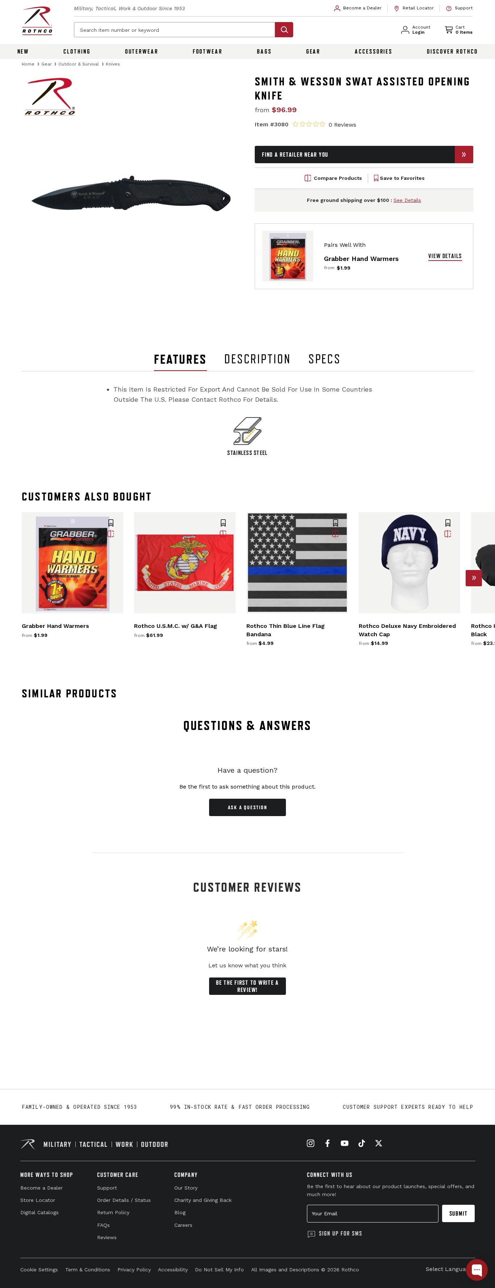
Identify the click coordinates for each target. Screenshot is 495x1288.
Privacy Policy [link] (134, 1269)
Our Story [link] (185, 1188)
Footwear (207, 51)
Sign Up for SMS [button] (340, 1233)
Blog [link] (180, 1212)
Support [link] (107, 1188)
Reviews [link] (107, 1237)
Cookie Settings (39, 1269)
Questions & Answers (247, 725)
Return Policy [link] (113, 1212)
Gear (313, 51)
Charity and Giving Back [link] (203, 1200)
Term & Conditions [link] (87, 1269)
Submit (458, 1213)
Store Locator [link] (37, 1200)
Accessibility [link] (173, 1269)
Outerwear (141, 51)
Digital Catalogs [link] (39, 1212)
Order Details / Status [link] (124, 1200)
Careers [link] (183, 1225)
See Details (407, 200)
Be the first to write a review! (247, 986)
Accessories (373, 51)
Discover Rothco (452, 51)
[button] (110, 523)
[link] (358, 8)
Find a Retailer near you (295, 154)
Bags (264, 51)
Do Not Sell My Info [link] (219, 1269)
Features (180, 359)
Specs (324, 359)
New (23, 51)
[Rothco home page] (37, 21)
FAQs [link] (103, 1225)
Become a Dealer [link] (41, 1188)
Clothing (76, 51)
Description (257, 359)
